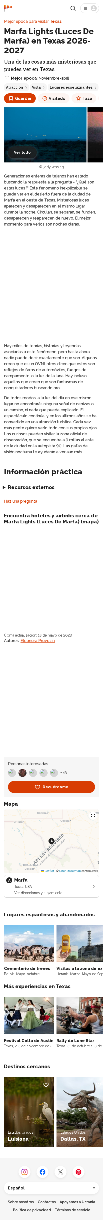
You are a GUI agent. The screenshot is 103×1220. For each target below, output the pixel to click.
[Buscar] (73, 8)
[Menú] (89, 8)
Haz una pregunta (20, 501)
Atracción (14, 87)
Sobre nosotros (21, 1202)
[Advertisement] (51, 285)
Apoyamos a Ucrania (77, 1202)
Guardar (23, 98)
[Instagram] (24, 1172)
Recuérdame (55, 787)
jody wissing (54, 167)
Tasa (87, 98)
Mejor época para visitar (33, 21)
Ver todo (22, 152)
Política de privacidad (32, 1210)
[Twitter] (60, 1172)
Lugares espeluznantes (71, 87)
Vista (36, 87)
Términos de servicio (72, 1210)
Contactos (47, 1202)
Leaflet (49, 871)
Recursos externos (31, 487)
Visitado (57, 98)
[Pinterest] (78, 1172)
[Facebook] (42, 1172)
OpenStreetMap (70, 871)
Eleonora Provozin (37, 640)
